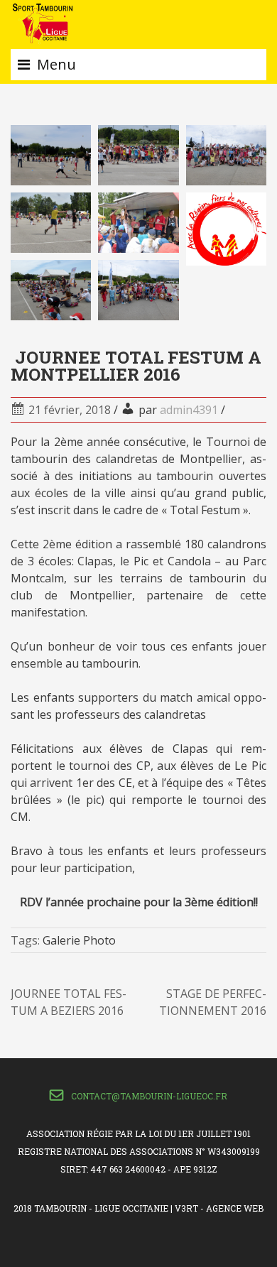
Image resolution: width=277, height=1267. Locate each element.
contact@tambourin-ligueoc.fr (149, 1096)
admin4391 (189, 410)
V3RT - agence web (219, 1208)
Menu (56, 64)
